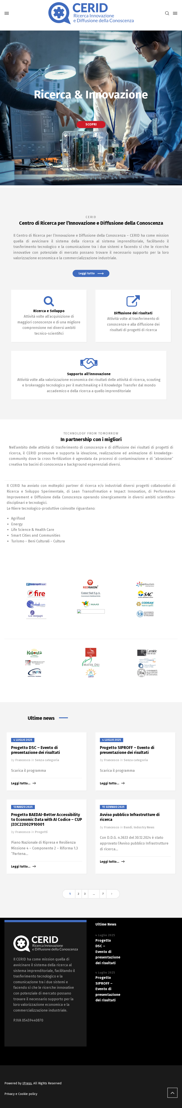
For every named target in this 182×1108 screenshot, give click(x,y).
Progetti (41, 832)
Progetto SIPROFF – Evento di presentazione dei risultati (127, 750)
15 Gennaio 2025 (113, 806)
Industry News (144, 827)
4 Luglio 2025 (22, 739)
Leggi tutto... (20, 783)
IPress (27, 1083)
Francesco (22, 760)
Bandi (128, 827)
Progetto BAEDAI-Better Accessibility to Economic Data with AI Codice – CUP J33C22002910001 (46, 819)
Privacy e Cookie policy (20, 1094)
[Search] (167, 13)
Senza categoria (47, 760)
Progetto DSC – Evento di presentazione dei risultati (35, 750)
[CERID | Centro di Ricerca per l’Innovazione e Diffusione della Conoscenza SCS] (91, 13)
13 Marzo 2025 (23, 806)
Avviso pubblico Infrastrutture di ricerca (130, 817)
